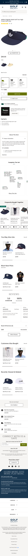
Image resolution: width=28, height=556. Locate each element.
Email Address (4, 443)
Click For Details (15, 451)
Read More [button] (4, 154)
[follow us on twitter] (12, 467)
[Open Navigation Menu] (2, 7)
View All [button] (25, 237)
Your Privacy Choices (13, 547)
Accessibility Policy (14, 539)
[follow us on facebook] (15, 467)
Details (5, 425)
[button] (14, 53)
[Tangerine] (10, 65)
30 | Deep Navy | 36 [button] (14, 222)
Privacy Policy (14, 544)
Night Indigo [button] (3, 222)
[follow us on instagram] (19, 467)
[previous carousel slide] (3, 2)
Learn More (6, 412)
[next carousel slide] (24, 2)
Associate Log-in (14, 541)
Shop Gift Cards (14, 477)
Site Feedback (14, 553)
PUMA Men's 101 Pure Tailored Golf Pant (15, 219)
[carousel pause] (26, 2)
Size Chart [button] (24, 74)
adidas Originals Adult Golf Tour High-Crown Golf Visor (5, 219)
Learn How (16, 104)
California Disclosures (14, 550)
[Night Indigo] (4, 65)
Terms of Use (14, 536)
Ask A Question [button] (24, 329)
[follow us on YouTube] (9, 467)
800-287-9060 (15, 533)
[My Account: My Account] (22, 7)
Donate (5, 432)
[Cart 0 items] (25, 7)
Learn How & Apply (4, 493)
